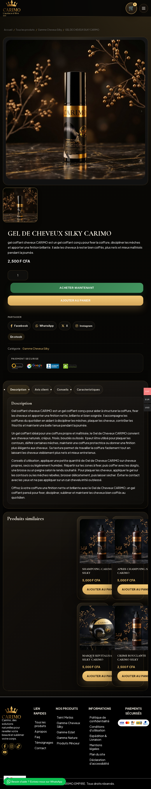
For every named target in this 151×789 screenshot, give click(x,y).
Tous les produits (25, 29)
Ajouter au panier (75, 300)
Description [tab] (18, 389)
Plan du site (97, 754)
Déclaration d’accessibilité (99, 761)
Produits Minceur (68, 743)
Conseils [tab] (63, 389)
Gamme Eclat (66, 732)
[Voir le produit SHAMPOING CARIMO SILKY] (102, 541)
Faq (37, 737)
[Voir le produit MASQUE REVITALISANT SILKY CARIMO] (102, 628)
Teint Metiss (65, 717)
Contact (40, 748)
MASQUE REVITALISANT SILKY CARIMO (99, 657)
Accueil (8, 29)
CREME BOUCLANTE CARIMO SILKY (131, 657)
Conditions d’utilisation (97, 728)
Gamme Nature (67, 738)
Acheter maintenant (76, 287)
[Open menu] (143, 8)
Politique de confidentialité (99, 719)
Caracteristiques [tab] (88, 389)
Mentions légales (95, 747)
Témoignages (43, 742)
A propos (41, 731)
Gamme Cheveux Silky (50, 29)
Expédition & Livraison (98, 737)
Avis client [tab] (42, 389)
